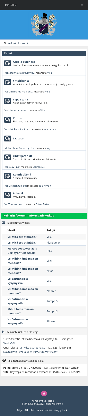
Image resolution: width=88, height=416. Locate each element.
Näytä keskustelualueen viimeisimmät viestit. (30, 352)
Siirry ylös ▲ (61, 410)
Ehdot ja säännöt (39, 410)
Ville (49, 72)
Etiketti (18, 193)
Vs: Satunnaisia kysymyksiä (18, 281)
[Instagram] (44, 393)
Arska (50, 271)
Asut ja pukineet (24, 62)
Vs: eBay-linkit (12, 166)
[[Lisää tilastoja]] (3, 332)
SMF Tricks (48, 400)
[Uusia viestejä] (7, 63)
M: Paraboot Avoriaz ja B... (19, 147)
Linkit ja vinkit (22, 156)
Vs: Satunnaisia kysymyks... (20, 72)
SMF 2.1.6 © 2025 (32, 403)
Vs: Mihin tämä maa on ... (19, 91)
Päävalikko (11, 5)
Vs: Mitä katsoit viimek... (18, 129)
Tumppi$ (52, 301)
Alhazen (51, 291)
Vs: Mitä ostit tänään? (22, 237)
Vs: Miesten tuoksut (16, 185)
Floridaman (54, 242)
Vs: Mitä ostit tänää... (16, 110)
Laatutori (19, 138)
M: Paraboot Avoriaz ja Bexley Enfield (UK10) (22, 251)
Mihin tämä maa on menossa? (21, 311)
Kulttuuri (19, 118)
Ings (49, 147)
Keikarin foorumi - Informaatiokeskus (28, 215)
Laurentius (39, 166)
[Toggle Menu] (82, 5)
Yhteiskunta (21, 80)
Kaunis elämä (22, 174)
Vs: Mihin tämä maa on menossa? (23, 261)
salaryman (50, 129)
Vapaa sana (20, 99)
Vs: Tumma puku (14, 204)
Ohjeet (21, 410)
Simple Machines (53, 403)
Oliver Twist (42, 204)
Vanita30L (9, 343)
